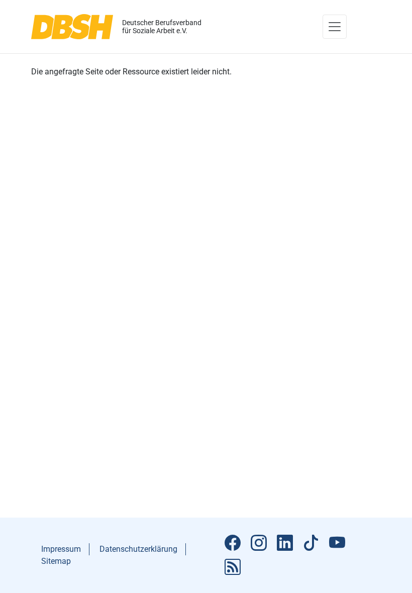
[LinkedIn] (285, 543)
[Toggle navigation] (335, 27)
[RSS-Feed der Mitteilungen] (233, 567)
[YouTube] (337, 543)
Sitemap (56, 561)
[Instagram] (259, 543)
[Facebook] (233, 543)
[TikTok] (311, 543)
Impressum (61, 549)
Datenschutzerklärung (138, 549)
